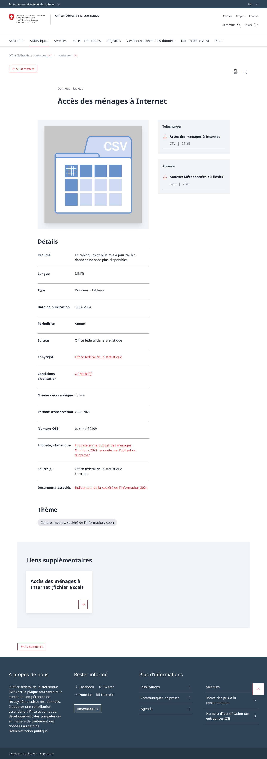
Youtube (85, 694)
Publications (150, 687)
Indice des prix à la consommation (221, 700)
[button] (16, 40)
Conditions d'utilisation (23, 753)
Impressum (47, 753)
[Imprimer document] (235, 71)
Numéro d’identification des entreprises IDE (228, 716)
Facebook (86, 687)
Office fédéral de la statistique (77, 16)
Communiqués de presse (160, 698)
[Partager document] (245, 71)
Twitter (108, 687)
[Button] (83, 604)
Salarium (213, 687)
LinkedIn (107, 694)
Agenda (147, 708)
